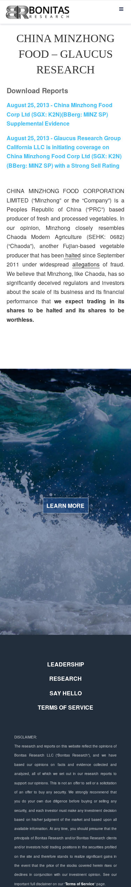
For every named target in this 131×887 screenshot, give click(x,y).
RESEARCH (65, 678)
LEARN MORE (65, 506)
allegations (86, 264)
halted (72, 255)
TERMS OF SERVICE (65, 707)
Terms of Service (79, 883)
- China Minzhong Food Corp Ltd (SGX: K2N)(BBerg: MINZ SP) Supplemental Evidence (59, 114)
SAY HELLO (66, 693)
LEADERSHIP (65, 664)
